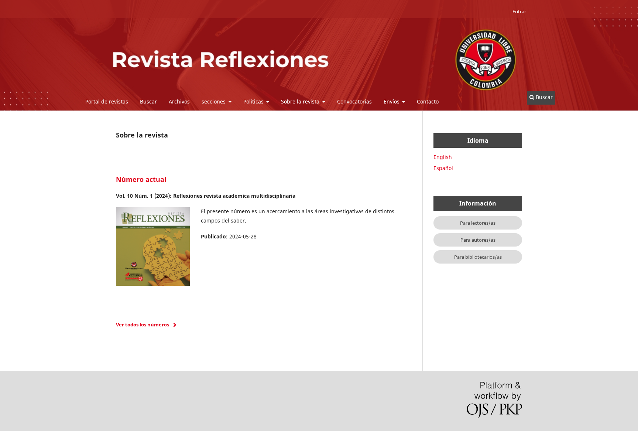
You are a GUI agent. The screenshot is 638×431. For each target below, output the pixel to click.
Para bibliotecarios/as (478, 257)
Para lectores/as (477, 223)
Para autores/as (477, 240)
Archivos (179, 101)
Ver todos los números (142, 324)
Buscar (148, 101)
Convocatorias (354, 101)
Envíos (392, 101)
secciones (214, 101)
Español (443, 168)
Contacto (428, 101)
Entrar (519, 11)
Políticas (254, 101)
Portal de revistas (106, 101)
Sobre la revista (301, 101)
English (442, 156)
